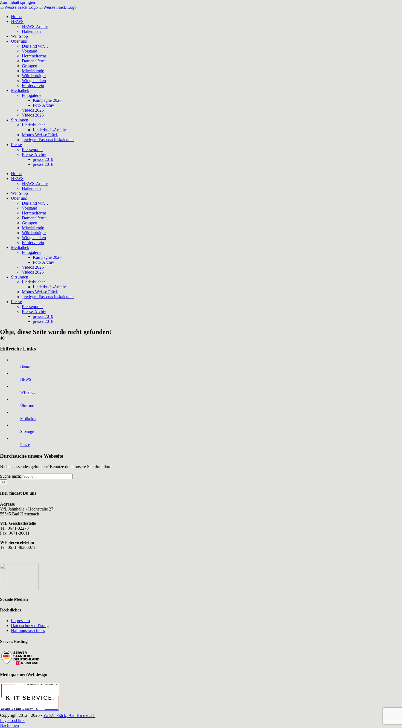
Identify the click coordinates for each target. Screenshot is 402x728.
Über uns (27, 406)
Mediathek (28, 419)
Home (25, 366)
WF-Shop (27, 392)
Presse (25, 445)
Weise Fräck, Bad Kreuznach (69, 715)
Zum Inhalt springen (17, 2)
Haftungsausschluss (28, 630)
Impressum (20, 620)
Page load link (12, 720)
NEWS (25, 380)
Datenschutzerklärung (30, 625)
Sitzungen (28, 432)
